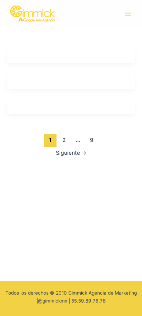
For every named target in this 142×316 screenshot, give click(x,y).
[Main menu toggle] (128, 14)
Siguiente (71, 153)
